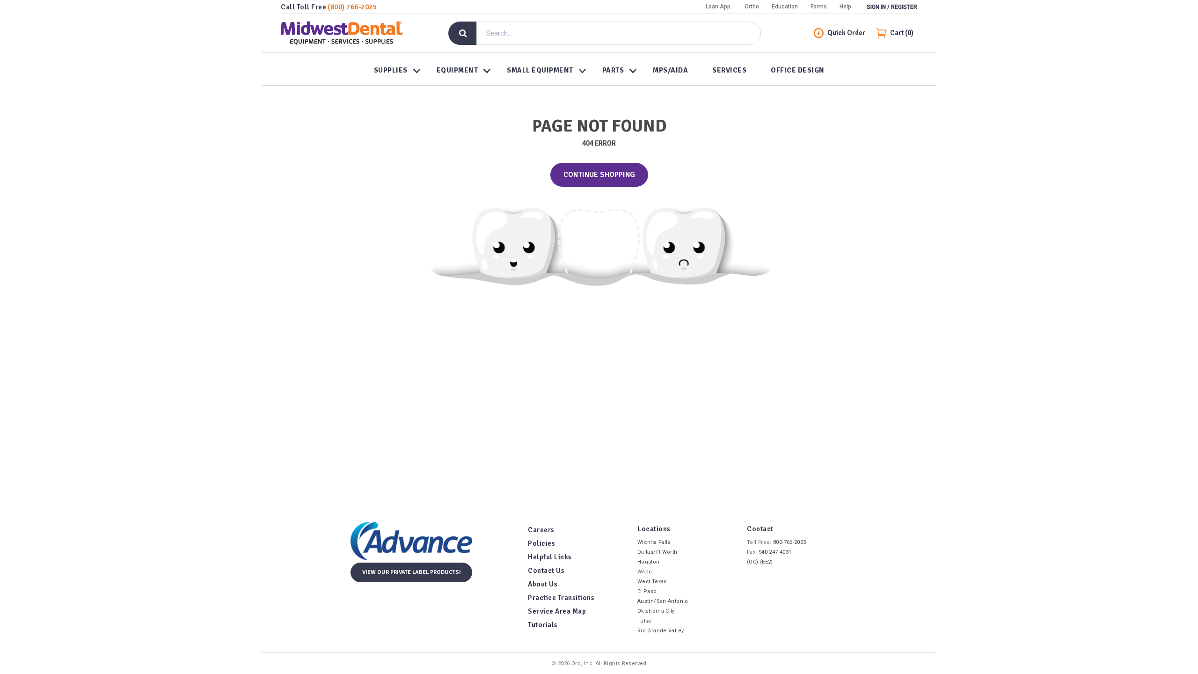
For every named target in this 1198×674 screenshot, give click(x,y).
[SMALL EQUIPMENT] (542, 69)
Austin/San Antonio (662, 601)
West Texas (652, 582)
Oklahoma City (656, 611)
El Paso (647, 591)
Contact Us (546, 570)
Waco (644, 572)
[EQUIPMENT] (459, 69)
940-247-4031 (775, 552)
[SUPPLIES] (393, 69)
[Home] (341, 33)
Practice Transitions (561, 597)
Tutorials (543, 625)
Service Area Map (557, 611)
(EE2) (766, 562)
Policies (541, 543)
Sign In (876, 7)
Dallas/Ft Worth (657, 552)
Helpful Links (550, 557)
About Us (542, 584)
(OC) (752, 562)
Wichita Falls (654, 542)
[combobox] (618, 33)
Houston (648, 562)
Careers (541, 530)
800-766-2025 (789, 542)
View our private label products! (411, 572)
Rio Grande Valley (660, 631)
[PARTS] (615, 69)
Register (904, 7)
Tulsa (644, 621)
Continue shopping (599, 174)
